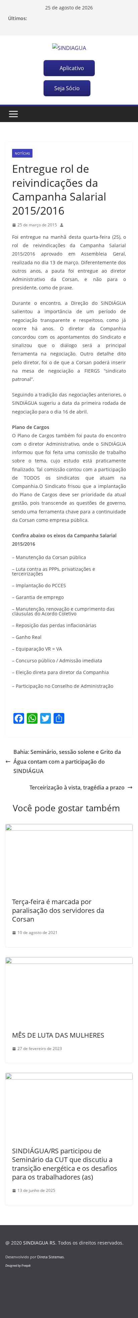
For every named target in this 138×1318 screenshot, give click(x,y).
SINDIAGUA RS (39, 1243)
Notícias (22, 153)
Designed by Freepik (17, 1265)
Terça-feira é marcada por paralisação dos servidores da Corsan (58, 910)
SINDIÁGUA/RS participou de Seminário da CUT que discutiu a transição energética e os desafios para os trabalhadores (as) (64, 1164)
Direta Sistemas (50, 1256)
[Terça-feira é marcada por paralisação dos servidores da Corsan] (69, 828)
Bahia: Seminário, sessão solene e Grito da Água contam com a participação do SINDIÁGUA (67, 761)
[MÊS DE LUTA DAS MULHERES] (69, 962)
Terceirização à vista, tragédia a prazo (77, 787)
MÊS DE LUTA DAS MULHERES (58, 1035)
